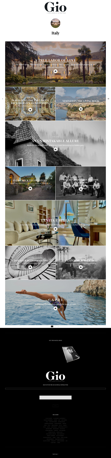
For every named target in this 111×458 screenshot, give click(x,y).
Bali (47, 421)
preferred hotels (59, 439)
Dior (45, 425)
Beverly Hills (61, 421)
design (64, 423)
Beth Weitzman (53, 421)
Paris (58, 437)
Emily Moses (55, 425)
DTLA (49, 425)
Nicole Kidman (60, 435)
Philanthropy (50, 439)
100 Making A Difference (59, 418)
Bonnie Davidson (49, 423)
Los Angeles (62, 430)
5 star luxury (48, 418)
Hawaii (65, 425)
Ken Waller (56, 428)
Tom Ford (53, 442)
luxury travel (51, 432)
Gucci (60, 425)
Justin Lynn (49, 428)
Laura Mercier (49, 430)
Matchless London (51, 433)
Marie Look (59, 432)
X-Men (58, 442)
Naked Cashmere (51, 435)
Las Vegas (62, 428)
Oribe (54, 437)
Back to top (55, 454)
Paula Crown (64, 437)
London (56, 430)
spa (67, 440)
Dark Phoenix (58, 423)
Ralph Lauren (46, 440)
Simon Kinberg (60, 440)
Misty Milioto (60, 433)
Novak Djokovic (47, 437)
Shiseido (53, 440)
